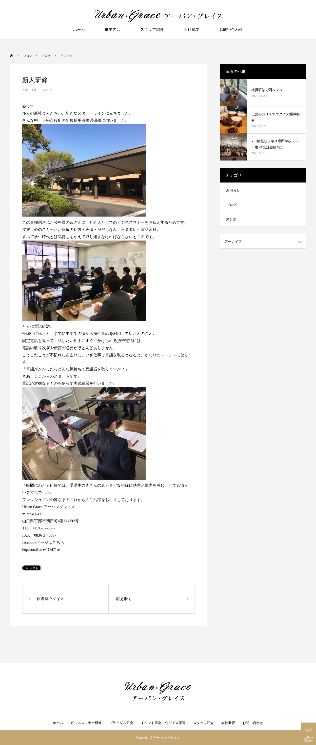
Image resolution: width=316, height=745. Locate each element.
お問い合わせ (231, 29)
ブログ (47, 90)
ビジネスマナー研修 (86, 723)
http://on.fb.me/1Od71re (41, 549)
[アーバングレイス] (158, 16)
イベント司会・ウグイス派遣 (163, 723)
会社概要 (191, 29)
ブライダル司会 (121, 723)
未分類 (231, 219)
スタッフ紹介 (152, 29)
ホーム (79, 29)
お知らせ (233, 190)
